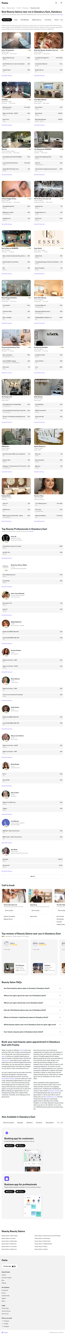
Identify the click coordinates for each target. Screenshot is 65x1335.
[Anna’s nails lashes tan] (14, 908)
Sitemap (4, 1283)
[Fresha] (5, 3)
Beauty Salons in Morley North (42, 1241)
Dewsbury (26, 8)
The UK (19, 8)
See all (33, 876)
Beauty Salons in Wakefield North (43, 1243)
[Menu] (61, 3)
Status (3, 1301)
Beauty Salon (11, 8)
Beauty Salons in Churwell (8, 1238)
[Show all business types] (61, 1122)
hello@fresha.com (51, 1097)
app (3, 1056)
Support (4, 1298)
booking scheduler (54, 1090)
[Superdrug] (40, 908)
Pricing (3, 1293)
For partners (5, 1290)
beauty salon (6, 1060)
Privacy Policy (5, 1308)
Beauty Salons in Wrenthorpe (42, 1238)
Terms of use (5, 1313)
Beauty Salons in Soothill (41, 1249)
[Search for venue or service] (56, 3)
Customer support (6, 1277)
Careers (4, 1275)
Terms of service (6, 1311)
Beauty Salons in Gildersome (9, 1249)
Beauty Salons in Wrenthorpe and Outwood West (48, 1235)
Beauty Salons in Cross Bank (9, 1246)
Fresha (22, 1050)
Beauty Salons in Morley (41, 1246)
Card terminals (5, 1295)
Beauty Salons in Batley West (9, 1241)
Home (3, 8)
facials (4, 1078)
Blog (3, 1280)
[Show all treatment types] (61, 19)
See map (59, 14)
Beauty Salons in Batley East (9, 1243)
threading (11, 1078)
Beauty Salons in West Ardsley (10, 1235)
